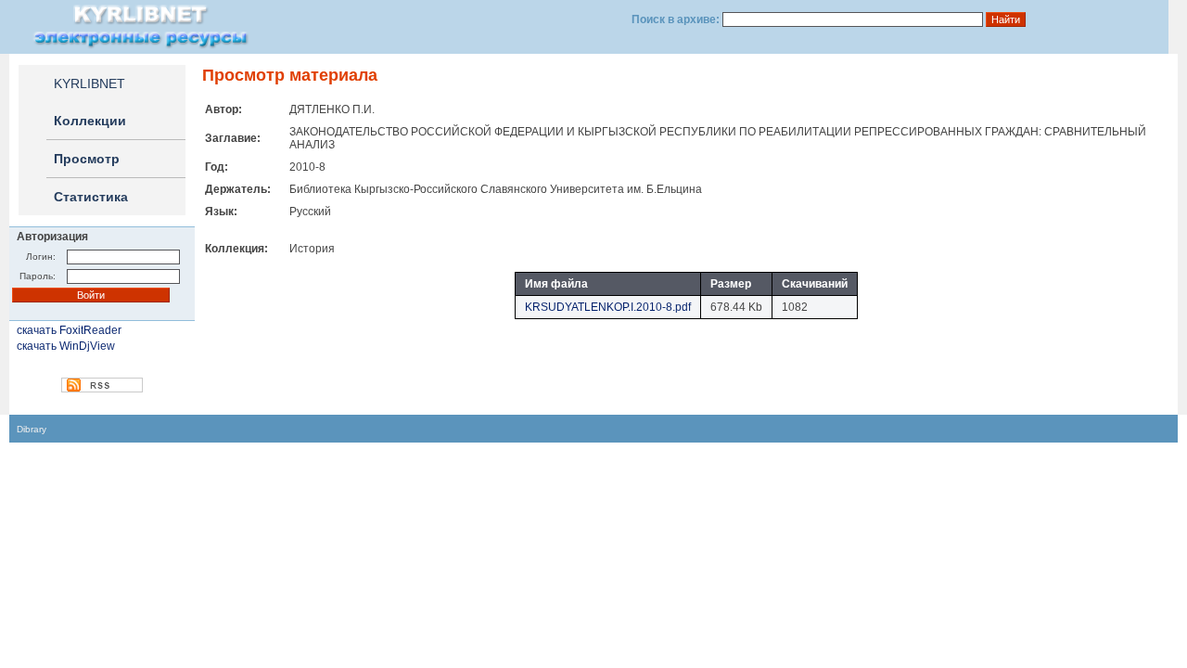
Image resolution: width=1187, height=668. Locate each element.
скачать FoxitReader (69, 330)
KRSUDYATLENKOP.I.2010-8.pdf (608, 307)
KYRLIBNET (89, 83)
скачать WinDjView (66, 346)
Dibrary (31, 429)
